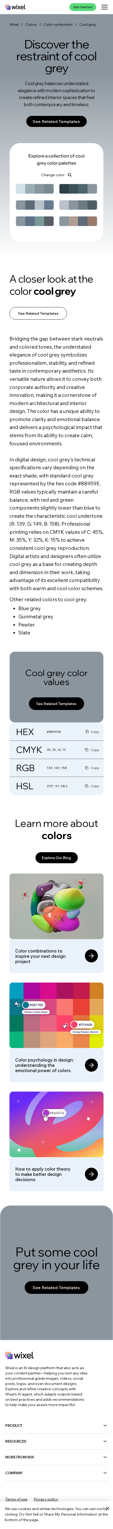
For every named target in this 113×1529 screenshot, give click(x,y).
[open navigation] (104, 7)
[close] (107, 1508)
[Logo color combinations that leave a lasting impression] (56, 923)
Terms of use (16, 1499)
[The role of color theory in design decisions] (56, 1141)
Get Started (82, 7)
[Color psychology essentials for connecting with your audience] (56, 1032)
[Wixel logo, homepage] (15, 7)
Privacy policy (46, 1499)
